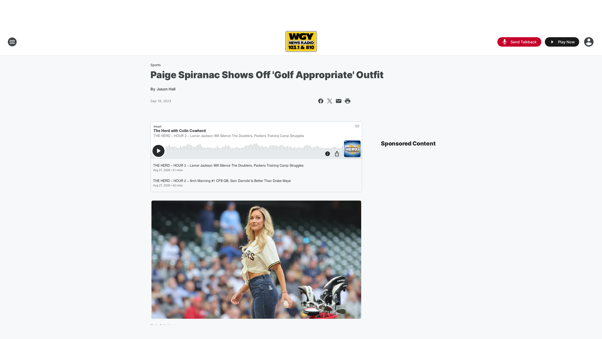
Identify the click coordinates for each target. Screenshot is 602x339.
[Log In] (589, 42)
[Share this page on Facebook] (320, 101)
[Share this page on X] (329, 101)
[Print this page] (347, 101)
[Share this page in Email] (338, 101)
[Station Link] (301, 42)
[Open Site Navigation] (12, 42)
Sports (155, 65)
